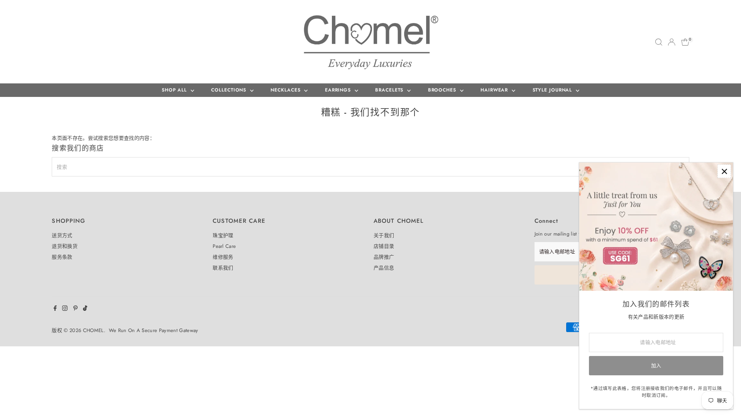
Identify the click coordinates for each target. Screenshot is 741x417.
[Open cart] (685, 42)
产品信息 (384, 267)
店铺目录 (384, 246)
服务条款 (62, 257)
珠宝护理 (223, 235)
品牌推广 (384, 257)
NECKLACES (286, 89)
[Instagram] (64, 309)
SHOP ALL (175, 89)
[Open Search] (658, 42)
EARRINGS (339, 89)
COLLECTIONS (229, 89)
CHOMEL (93, 330)
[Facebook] (55, 309)
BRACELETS (390, 89)
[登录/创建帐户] (671, 42)
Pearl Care (224, 246)
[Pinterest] (75, 309)
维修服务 (223, 257)
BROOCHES (443, 89)
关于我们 (384, 235)
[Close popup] (724, 171)
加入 (656, 365)
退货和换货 (65, 246)
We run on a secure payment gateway (153, 330)
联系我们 (223, 267)
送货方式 (62, 235)
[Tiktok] (85, 309)
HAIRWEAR (495, 89)
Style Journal (553, 89)
